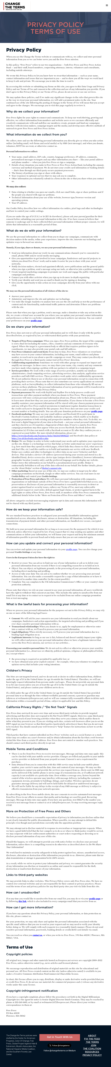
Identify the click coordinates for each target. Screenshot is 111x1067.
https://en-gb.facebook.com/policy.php (30, 438)
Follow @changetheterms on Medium (60, 1051)
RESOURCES (92, 1052)
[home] (15, 6)
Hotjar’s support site (51, 468)
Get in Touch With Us (59, 1037)
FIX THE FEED (92, 1039)
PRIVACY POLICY (92, 1055)
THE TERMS (92, 1042)
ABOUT (92, 1035)
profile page (71, 549)
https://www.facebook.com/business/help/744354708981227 (40, 435)
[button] (107, 5)
